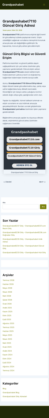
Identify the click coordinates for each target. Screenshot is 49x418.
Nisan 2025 (7, 339)
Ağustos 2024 (8, 367)
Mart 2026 (7, 296)
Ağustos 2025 (8, 323)
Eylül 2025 (7, 319)
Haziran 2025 (8, 331)
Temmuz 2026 (8, 280)
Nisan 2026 (7, 292)
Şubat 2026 (7, 300)
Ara (4, 202)
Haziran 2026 (8, 284)
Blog (4, 389)
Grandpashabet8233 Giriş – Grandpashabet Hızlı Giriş (24, 252)
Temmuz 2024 (8, 370)
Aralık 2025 (7, 308)
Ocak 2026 (7, 304)
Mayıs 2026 (7, 288)
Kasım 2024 (7, 355)
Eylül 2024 (7, 363)
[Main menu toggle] (44, 4)
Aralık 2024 (7, 351)
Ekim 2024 (7, 359)
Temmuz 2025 (8, 327)
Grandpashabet (13, 4)
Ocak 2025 (7, 347)
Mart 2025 (7, 343)
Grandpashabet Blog (11, 392)
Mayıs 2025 (7, 335)
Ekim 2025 (7, 315)
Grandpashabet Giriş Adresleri (15, 396)
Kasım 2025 (7, 312)
